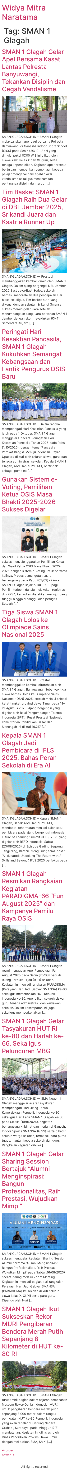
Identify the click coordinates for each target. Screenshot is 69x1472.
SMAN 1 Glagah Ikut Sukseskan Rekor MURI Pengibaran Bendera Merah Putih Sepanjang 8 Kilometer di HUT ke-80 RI (32, 1331)
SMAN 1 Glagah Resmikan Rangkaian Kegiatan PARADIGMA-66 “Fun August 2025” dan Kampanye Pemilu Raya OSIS (33, 896)
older (7, 1450)
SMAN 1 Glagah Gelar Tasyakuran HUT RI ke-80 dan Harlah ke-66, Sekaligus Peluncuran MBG (33, 1036)
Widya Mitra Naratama (24, 12)
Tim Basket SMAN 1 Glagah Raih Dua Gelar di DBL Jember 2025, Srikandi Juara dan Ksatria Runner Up (34, 207)
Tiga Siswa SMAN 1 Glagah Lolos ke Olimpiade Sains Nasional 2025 (30, 623)
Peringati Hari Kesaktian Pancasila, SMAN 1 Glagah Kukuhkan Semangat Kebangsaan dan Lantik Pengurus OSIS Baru (33, 354)
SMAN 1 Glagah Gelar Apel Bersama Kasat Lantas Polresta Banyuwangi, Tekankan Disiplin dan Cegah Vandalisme (33, 70)
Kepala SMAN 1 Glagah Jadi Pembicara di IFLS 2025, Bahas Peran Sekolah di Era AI (29, 750)
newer (8, 1455)
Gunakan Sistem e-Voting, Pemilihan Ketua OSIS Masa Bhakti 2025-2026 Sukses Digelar (30, 494)
